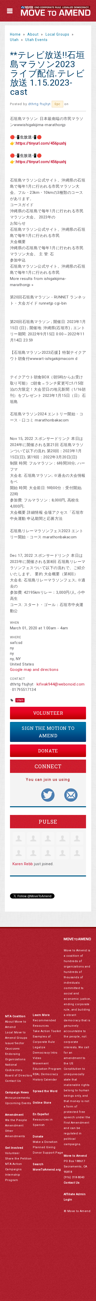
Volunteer (48, 713)
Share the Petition (18, 1158)
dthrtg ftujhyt (39, 104)
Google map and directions (34, 669)
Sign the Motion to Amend (48, 732)
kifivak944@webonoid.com (61, 684)
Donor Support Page (48, 1152)
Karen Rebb (23, 864)
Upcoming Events (18, 1103)
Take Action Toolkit (47, 1031)
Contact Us (13, 1081)
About (33, 34)
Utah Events (36, 40)
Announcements (17, 1098)
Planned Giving (44, 1147)
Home (15, 34)
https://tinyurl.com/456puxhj (41, 143)
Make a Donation (45, 1142)
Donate (48, 751)
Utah (14, 40)
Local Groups (57, 34)
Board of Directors (18, 1075)
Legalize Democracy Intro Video (45, 1053)
